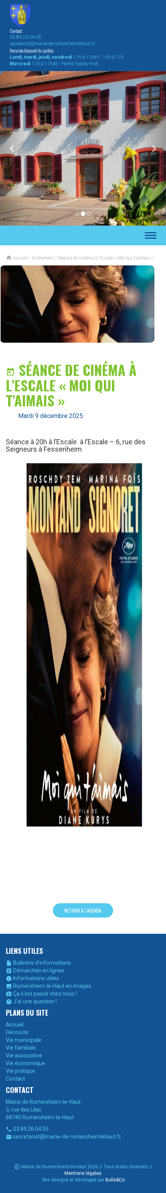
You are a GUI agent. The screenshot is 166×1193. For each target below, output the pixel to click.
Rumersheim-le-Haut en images (48, 986)
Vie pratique (20, 1071)
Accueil (15, 1024)
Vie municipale (23, 1040)
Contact (15, 1079)
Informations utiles (32, 978)
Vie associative (24, 1055)
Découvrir (17, 1032)
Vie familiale (21, 1048)
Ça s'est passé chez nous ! (41, 994)
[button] (12, 148)
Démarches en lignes (35, 970)
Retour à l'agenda (83, 910)
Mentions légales (83, 1173)
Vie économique (25, 1063)
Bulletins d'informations (38, 963)
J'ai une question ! (31, 1001)
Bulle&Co (115, 1180)
